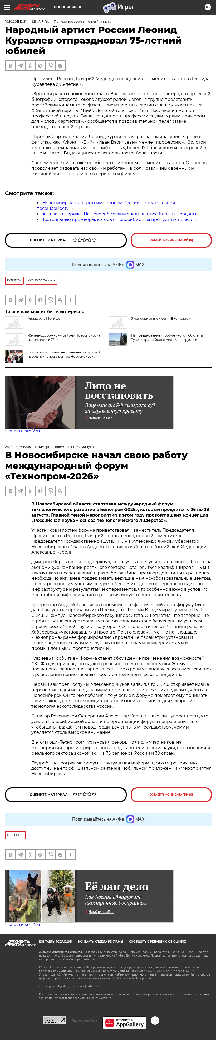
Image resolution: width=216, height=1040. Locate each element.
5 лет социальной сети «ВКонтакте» (160, 318)
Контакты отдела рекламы (100, 941)
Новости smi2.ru (22, 430)
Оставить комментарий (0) (171, 240)
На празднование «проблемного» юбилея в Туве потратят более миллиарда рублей (167, 337)
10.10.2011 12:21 (15, 21)
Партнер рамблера (84, 1020)
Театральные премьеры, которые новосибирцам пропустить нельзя (117, 219)
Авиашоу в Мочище (44, 318)
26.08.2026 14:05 (18, 447)
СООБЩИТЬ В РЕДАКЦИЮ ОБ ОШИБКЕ (157, 941)
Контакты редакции (55, 941)
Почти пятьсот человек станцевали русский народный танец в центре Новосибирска (64, 354)
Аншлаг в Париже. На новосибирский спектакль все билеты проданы (119, 213)
